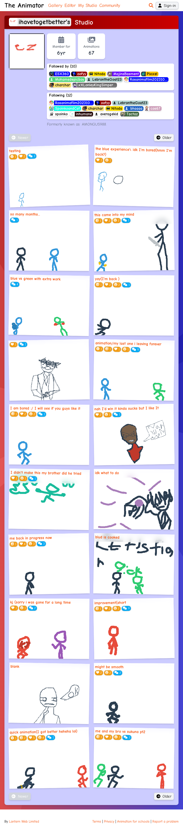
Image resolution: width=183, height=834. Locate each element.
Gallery (55, 5)
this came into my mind (114, 214)
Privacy (109, 822)
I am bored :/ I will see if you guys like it (45, 408)
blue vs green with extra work (35, 278)
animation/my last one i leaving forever (128, 343)
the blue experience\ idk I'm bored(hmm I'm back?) (133, 152)
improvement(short (110, 602)
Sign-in (170, 5)
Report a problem (165, 822)
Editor (70, 5)
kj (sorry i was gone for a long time (40, 602)
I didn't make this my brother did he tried (45, 473)
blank (14, 666)
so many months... (25, 214)
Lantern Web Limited (24, 822)
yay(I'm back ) (107, 279)
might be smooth (109, 667)
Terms (96, 822)
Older (166, 137)
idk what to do (107, 473)
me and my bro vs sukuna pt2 (120, 731)
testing (15, 151)
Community (109, 5)
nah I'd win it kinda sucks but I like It (126, 408)
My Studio (87, 5)
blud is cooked (107, 537)
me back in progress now (31, 538)
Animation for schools (133, 822)
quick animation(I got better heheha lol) (43, 732)
